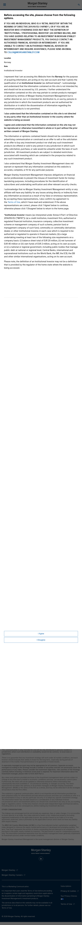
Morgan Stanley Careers (12, 875)
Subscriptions (66, 886)
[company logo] (37, 4)
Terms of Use (14, 202)
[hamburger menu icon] (4, 5)
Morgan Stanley (8, 870)
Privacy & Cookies (68, 891)
